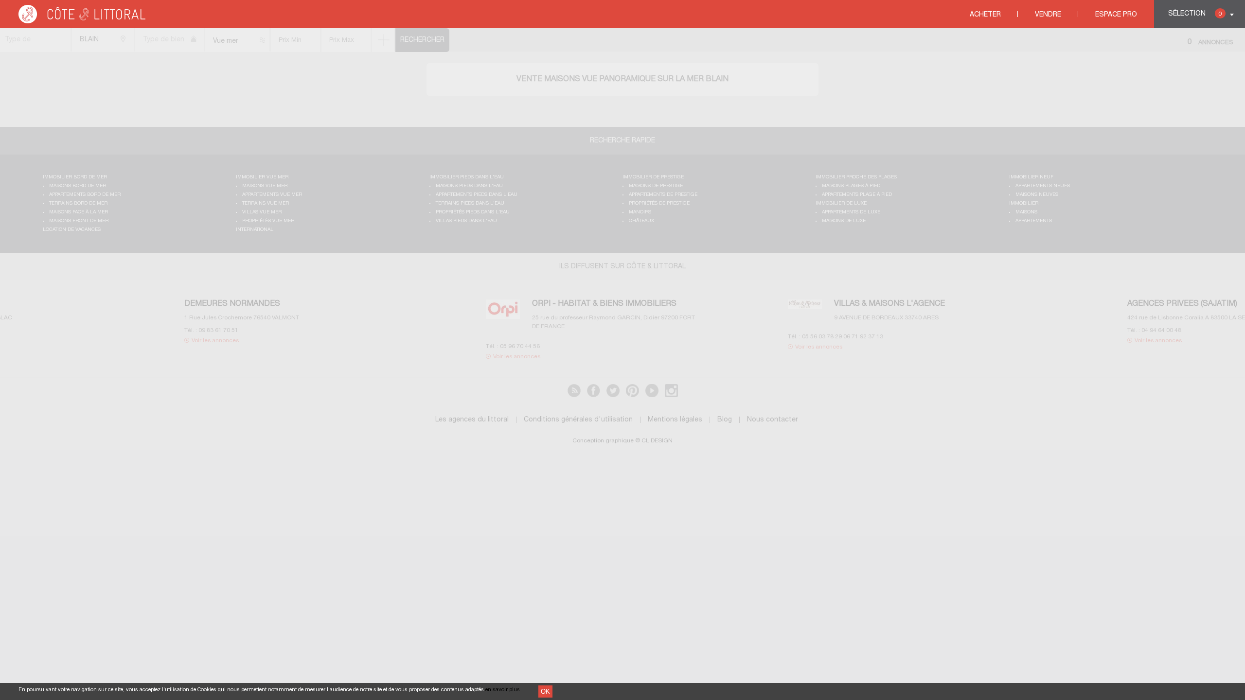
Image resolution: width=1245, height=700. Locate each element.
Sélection (1195, 14)
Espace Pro (1116, 15)
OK (545, 691)
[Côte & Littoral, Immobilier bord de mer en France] (82, 21)
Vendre (1048, 15)
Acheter (985, 15)
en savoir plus (502, 689)
